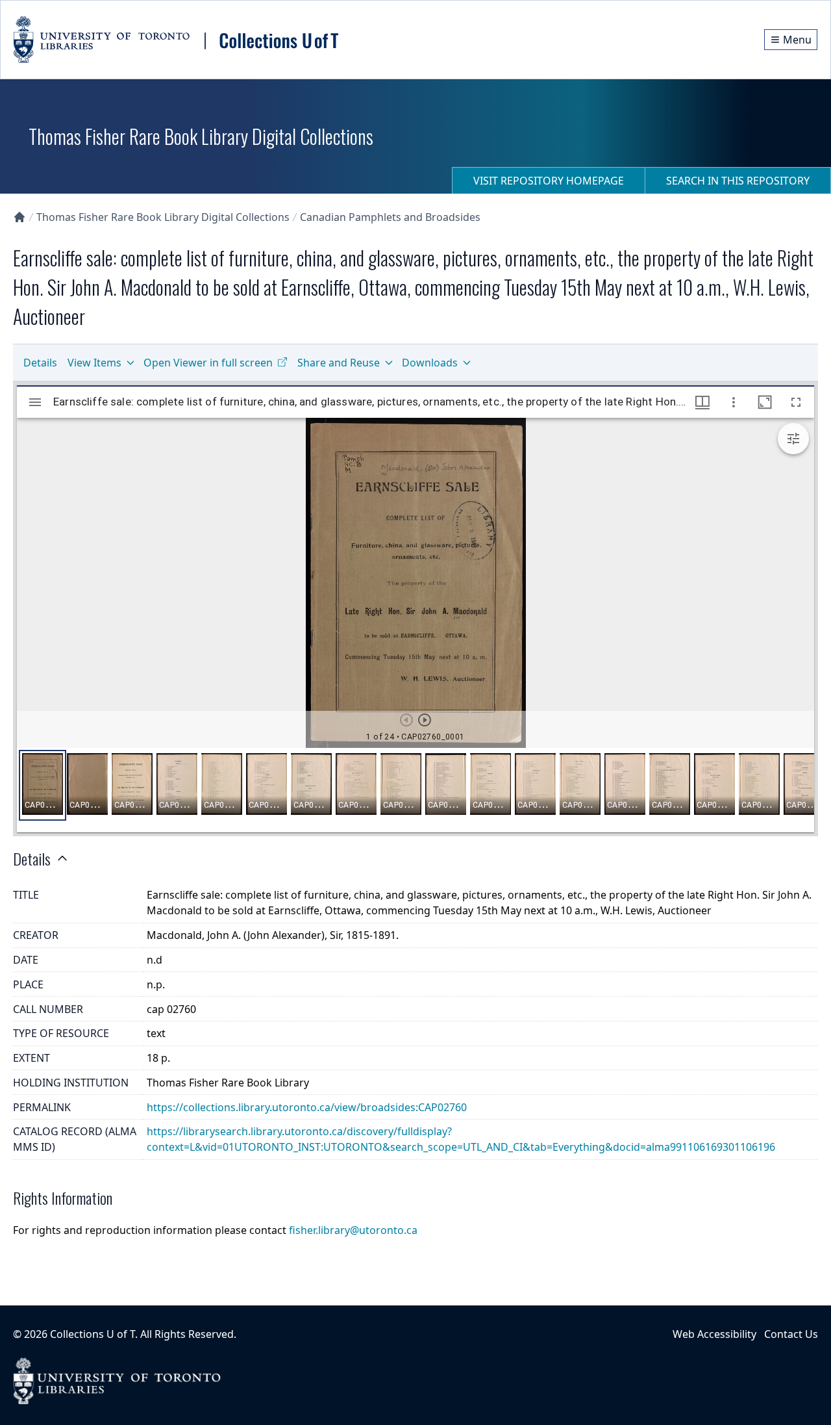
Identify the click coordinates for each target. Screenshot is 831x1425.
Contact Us (791, 1334)
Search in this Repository (738, 180)
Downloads (430, 362)
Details (40, 362)
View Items (94, 362)
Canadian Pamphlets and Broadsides (390, 217)
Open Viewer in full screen (208, 362)
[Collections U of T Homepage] (19, 217)
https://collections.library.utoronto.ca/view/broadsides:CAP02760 (307, 1107)
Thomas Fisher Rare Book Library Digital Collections (163, 217)
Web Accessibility (714, 1334)
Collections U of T (92, 1334)
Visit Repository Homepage (548, 180)
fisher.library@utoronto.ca (353, 1230)
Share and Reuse (338, 362)
